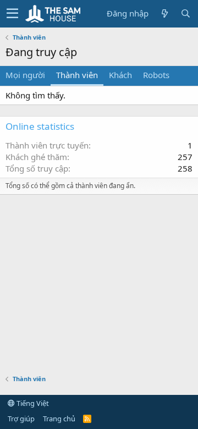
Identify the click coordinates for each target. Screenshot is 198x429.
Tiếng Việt (32, 403)
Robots (156, 74)
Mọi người (25, 74)
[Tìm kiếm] (185, 13)
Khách (120, 74)
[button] (12, 14)
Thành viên (77, 74)
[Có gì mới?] (164, 13)
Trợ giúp (21, 419)
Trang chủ (59, 419)
